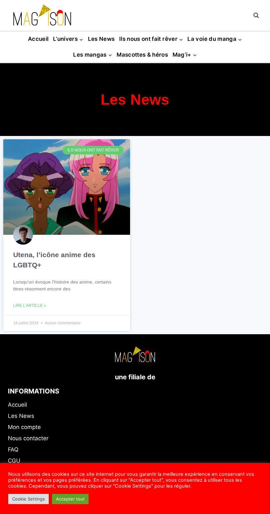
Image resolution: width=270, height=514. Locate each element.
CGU (14, 460)
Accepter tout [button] (70, 498)
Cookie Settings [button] (28, 498)
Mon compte (24, 427)
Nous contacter (28, 438)
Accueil (38, 39)
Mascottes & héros (142, 54)
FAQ (13, 449)
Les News (101, 39)
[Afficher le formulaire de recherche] (256, 15)
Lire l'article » (29, 305)
